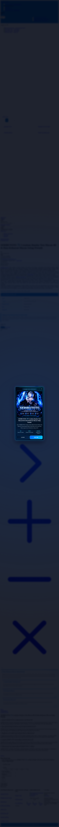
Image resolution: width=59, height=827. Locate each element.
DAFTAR (36, 437)
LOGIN (23, 437)
